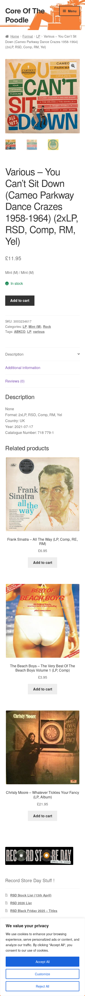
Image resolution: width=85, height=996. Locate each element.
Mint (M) (35, 326)
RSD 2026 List (21, 903)
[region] (42, 957)
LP (38, 36)
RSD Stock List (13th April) (30, 895)
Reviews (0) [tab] (14, 381)
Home (14, 36)
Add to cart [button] (42, 562)
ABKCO (19, 331)
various (39, 331)
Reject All (42, 986)
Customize (42, 974)
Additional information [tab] (22, 367)
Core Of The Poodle (25, 15)
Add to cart (19, 300)
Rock (47, 326)
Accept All (43, 961)
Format (27, 36)
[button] (73, 65)
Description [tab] (14, 354)
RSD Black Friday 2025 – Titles (33, 910)
